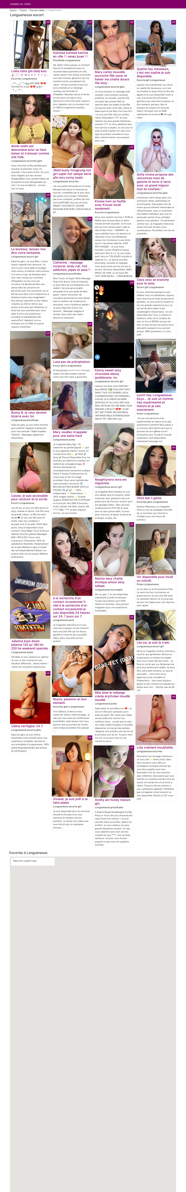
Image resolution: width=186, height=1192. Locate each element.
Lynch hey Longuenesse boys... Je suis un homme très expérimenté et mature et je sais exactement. (155, 402)
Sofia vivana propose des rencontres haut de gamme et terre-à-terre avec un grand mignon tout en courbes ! (155, 182)
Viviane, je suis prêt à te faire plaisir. (70, 800)
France (23, 10)
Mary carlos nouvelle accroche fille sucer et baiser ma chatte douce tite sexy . (112, 77)
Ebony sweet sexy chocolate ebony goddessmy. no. (108, 373)
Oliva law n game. (149, 498)
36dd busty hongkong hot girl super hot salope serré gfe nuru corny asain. (72, 173)
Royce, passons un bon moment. (70, 701)
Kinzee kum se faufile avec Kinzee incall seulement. (110, 204)
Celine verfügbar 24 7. (27, 726)
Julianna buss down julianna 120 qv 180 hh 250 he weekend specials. (30, 644)
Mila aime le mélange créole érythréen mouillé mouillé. (112, 696)
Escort (13, 10)
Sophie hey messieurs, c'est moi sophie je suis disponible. (153, 72)
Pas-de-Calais (37, 10)
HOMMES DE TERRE (20, 4)
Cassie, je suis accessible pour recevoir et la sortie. (29, 497)
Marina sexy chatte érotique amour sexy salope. (110, 582)
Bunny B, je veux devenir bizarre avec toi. (29, 414)
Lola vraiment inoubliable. (155, 747)
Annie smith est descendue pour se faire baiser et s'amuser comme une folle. (30, 151)
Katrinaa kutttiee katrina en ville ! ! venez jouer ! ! (70, 54)
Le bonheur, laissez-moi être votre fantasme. (28, 251)
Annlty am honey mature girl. (112, 801)
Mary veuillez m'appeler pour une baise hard (70, 434)
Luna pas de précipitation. (72, 362)
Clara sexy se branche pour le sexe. (153, 281)
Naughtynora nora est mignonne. (111, 481)
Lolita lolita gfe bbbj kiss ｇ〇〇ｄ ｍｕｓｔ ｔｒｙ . (29, 73)
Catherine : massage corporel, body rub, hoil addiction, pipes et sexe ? (71, 266)
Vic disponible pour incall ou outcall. (155, 578)
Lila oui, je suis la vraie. (153, 642)
